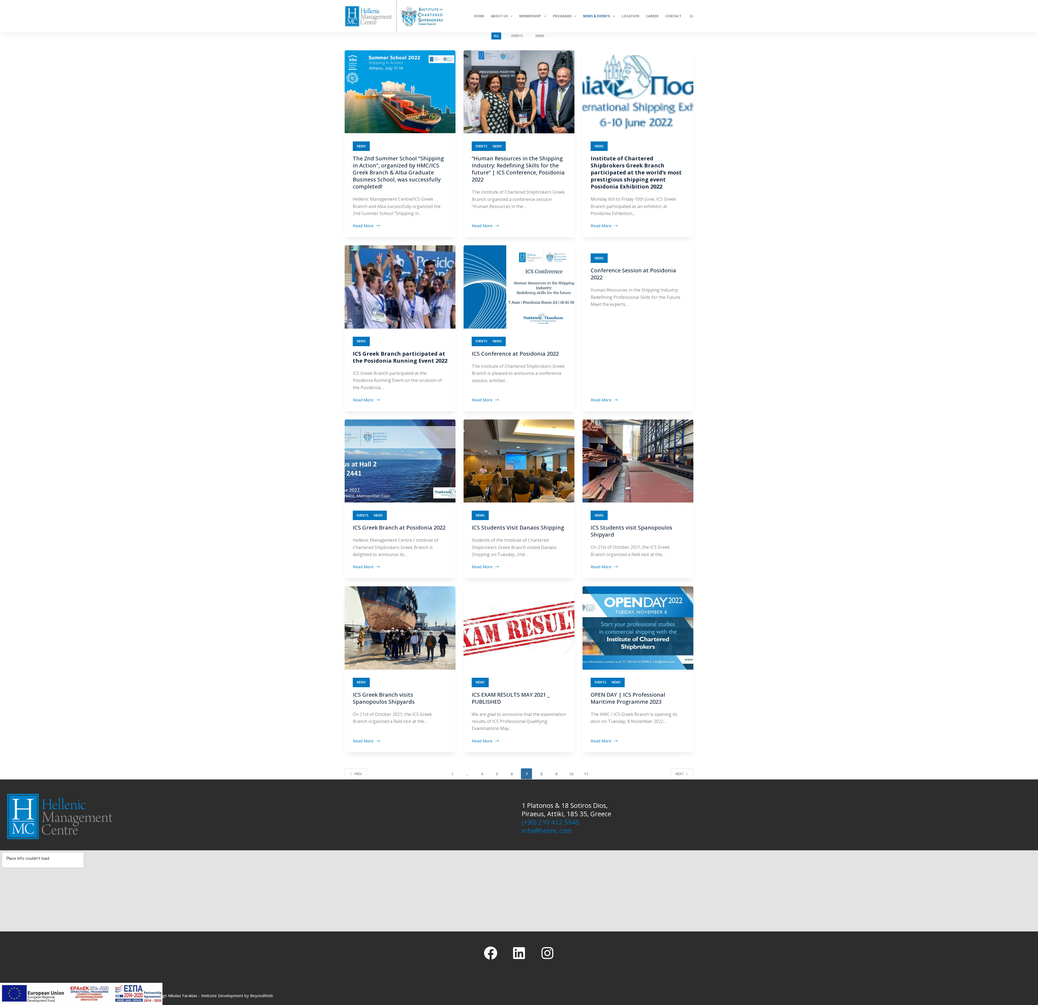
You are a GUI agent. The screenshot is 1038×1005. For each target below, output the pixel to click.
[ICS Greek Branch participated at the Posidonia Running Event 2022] (400, 287)
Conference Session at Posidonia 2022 (633, 274)
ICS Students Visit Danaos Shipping (518, 527)
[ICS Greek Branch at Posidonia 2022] (400, 461)
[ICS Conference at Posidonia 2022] (519, 287)
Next (680, 774)
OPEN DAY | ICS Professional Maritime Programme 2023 (628, 698)
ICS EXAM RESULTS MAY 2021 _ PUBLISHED (511, 698)
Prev (358, 774)
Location (630, 16)
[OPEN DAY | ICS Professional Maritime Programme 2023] (638, 628)
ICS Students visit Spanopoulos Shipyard (631, 531)
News (539, 36)
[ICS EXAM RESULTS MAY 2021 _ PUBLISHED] (519, 628)
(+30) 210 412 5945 (550, 822)
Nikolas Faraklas (182, 995)
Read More (364, 225)
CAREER (652, 16)
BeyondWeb (261, 995)
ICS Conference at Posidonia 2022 (515, 353)
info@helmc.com (547, 830)
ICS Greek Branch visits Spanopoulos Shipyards (384, 698)
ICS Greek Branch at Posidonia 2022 (399, 527)
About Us (499, 16)
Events (517, 36)
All (496, 36)
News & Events (596, 16)
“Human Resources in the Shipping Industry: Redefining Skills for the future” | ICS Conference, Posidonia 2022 (518, 169)
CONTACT (673, 16)
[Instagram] (547, 953)
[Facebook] (490, 953)
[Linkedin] (519, 953)
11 (586, 773)
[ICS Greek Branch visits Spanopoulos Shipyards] (400, 628)
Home (479, 16)
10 (571, 773)
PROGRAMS (562, 16)
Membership (530, 16)
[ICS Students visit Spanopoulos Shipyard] (638, 461)
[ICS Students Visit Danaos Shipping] (519, 461)
